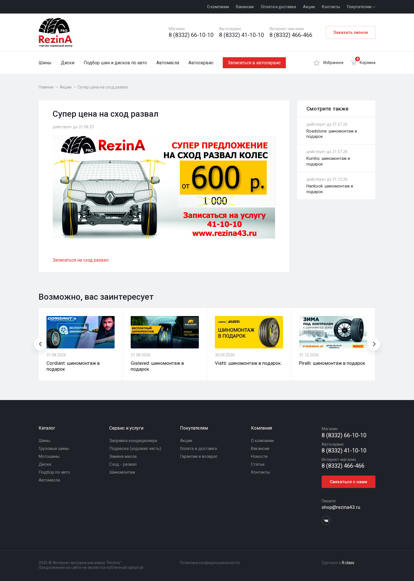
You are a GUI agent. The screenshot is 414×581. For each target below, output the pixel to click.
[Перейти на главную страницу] (55, 32)
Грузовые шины (54, 448)
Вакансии (245, 7)
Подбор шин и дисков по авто (115, 62)
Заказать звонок (350, 32)
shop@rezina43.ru (341, 507)
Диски (67, 62)
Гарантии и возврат (199, 456)
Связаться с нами (348, 481)
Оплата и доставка (278, 7)
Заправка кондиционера (133, 440)
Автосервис (200, 62)
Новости (259, 456)
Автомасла (167, 62)
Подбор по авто (54, 472)
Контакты (331, 7)
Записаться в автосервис (254, 62)
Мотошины (49, 456)
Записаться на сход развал (80, 260)
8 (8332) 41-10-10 (241, 35)
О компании (218, 7)
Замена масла (123, 456)
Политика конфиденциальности (210, 562)
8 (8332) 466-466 (291, 35)
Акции (309, 7)
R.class (348, 562)
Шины (45, 62)
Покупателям (359, 7)
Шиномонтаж (122, 472)
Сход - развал (123, 464)
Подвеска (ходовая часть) (135, 448)
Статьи (257, 464)
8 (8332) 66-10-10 (191, 35)
